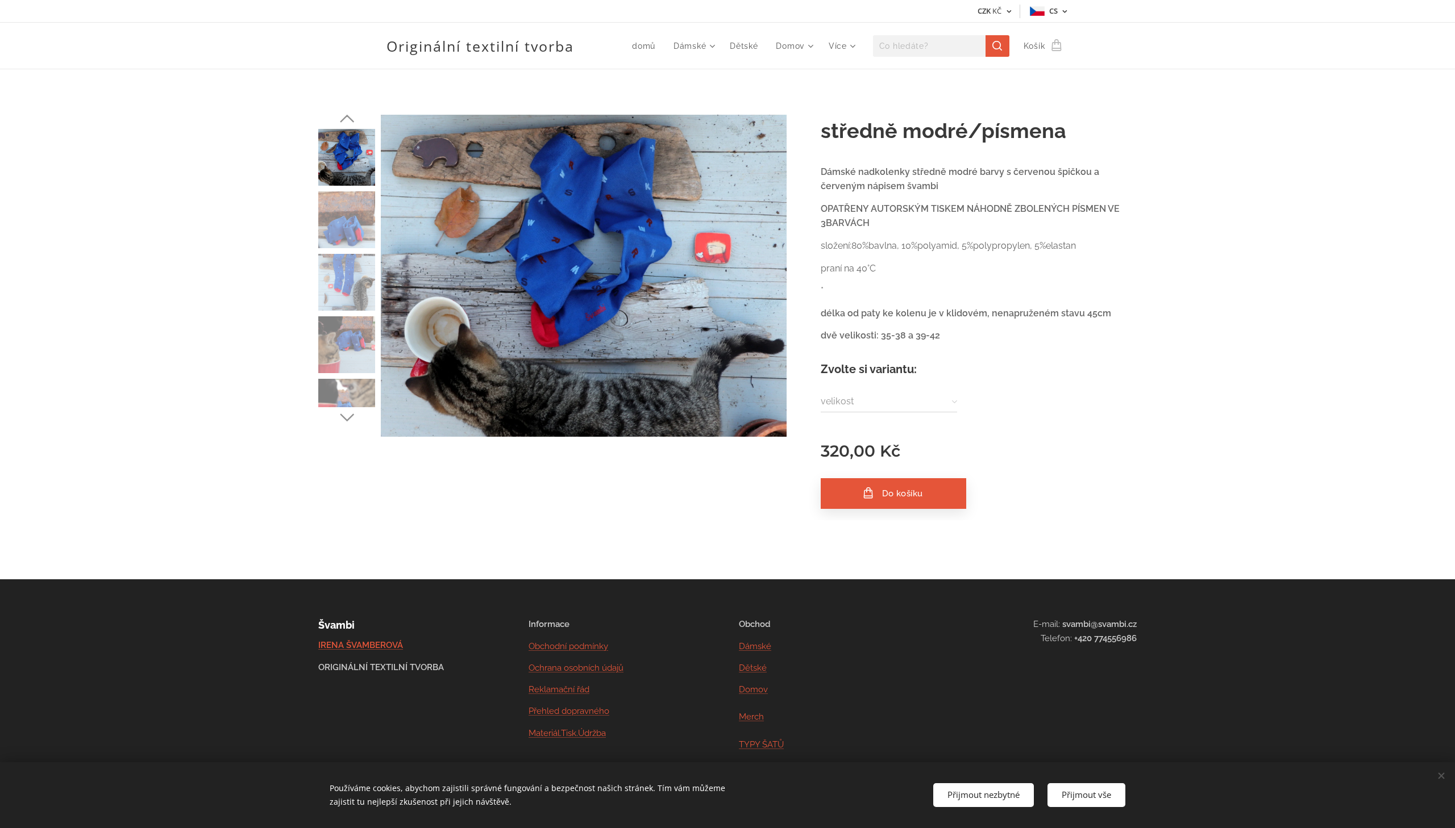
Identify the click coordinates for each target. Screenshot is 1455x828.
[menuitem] (646, 46)
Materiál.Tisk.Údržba (567, 733)
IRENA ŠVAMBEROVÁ (360, 645)
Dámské (755, 646)
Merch (751, 717)
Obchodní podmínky (568, 646)
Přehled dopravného (569, 711)
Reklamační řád (559, 689)
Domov (753, 689)
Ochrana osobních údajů (576, 668)
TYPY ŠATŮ (761, 744)
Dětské (753, 668)
